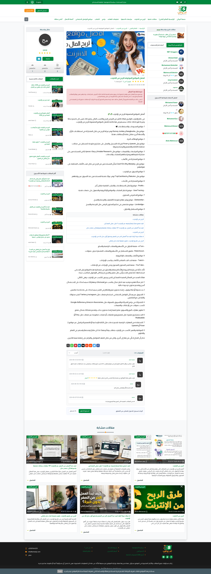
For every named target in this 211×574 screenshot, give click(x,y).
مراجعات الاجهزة (126, 19)
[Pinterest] (75, 345)
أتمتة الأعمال (69, 19)
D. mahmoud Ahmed (88, 461)
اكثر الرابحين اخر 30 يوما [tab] (175, 45)
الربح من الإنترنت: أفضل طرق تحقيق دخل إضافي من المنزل (39, 157)
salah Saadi (31, 120)
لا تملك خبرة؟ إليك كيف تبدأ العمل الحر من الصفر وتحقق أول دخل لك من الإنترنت (117, 236)
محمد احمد (132, 360)
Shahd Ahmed (32, 214)
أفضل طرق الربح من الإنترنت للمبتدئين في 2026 (42, 114)
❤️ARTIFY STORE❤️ (34, 186)
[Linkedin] (79, 345)
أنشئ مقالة (58, 19)
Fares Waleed (31, 149)
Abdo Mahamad (140, 511)
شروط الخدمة (112, 548)
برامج (103, 19)
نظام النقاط (87, 551)
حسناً (60, 571)
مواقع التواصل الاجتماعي (84, 19)
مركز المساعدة (121, 2)
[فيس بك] (185, 2)
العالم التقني (133, 28)
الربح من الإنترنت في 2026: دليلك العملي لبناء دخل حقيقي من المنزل (40, 86)
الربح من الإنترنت (138, 219)
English (38, 2)
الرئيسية (142, 28)
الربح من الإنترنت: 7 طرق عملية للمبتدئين (41, 143)
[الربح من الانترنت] (159, 499)
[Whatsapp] (72, 345)
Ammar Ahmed (32, 199)
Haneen (30, 106)
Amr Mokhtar (31, 256)
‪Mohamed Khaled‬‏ (33, 511)
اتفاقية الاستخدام (97, 2)
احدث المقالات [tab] (54, 79)
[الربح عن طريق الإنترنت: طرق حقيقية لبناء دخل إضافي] (51, 499)
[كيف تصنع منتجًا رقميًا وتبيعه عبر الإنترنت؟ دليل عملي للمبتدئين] (105, 449)
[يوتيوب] (177, 2)
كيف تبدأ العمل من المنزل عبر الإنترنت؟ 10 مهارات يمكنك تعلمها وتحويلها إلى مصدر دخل (115, 228)
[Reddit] (90, 345)
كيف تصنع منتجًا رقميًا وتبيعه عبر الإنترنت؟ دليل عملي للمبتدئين (124, 223)
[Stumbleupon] (86, 345)
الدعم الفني (140, 551)
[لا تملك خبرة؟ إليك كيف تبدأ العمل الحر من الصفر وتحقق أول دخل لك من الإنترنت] (105, 499)
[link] (45, 53)
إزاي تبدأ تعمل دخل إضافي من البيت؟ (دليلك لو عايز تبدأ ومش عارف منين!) (39, 250)
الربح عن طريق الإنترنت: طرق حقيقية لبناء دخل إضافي (126, 241)
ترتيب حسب (106, 352)
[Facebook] (98, 345)
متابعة (48, 59)
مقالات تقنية (152, 19)
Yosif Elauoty (31, 92)
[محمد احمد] (140, 360)
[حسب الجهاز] (32, 2)
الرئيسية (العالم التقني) (167, 19)
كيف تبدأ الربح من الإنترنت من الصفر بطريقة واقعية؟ (40, 208)
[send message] (38, 59)
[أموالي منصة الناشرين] (182, 10)
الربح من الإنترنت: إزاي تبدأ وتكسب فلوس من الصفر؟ (40, 128)
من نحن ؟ (87, 548)
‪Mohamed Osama (32, 228)
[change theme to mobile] (27, 2)
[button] (68, 345)
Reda (29, 135)
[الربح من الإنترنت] (159, 449)
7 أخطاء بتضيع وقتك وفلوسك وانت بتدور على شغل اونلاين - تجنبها (39, 236)
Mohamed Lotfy (140, 461)
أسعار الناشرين (112, 551)
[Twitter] (94, 345)
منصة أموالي (181, 19)
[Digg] (83, 345)
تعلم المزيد (68, 571)
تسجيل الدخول (84, 411)
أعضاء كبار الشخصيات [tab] (157, 45)
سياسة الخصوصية (110, 2)
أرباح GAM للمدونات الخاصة (135, 555)
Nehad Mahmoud (87, 511)
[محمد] (138, 384)
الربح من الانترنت (140, 19)
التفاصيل (140, 480)
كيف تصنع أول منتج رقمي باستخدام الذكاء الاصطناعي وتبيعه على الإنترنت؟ (39, 180)
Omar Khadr (31, 163)
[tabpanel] (166, 70)
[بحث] (26, 19)
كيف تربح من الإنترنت (44, 100)
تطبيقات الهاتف (113, 19)
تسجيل (72, 411)
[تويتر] (181, 2)
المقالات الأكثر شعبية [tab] (36, 79)
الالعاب (97, 19)
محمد (158, 29)
